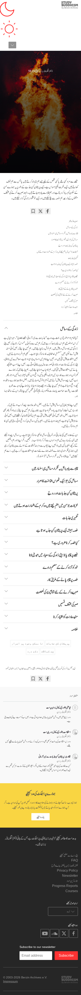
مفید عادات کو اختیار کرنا (69, 307)
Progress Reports (65, 886)
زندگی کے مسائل (72, 227)
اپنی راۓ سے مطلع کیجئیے (69, 855)
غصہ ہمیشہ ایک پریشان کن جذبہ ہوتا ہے (64, 264)
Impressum (10, 981)
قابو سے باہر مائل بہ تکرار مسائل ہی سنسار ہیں (63, 233)
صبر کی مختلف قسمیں (71, 301)
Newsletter (70, 875)
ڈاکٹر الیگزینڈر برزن (46, 70)
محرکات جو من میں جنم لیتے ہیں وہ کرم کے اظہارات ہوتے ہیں (57, 252)
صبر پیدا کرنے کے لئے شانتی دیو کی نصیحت (64, 294)
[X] (40, 211)
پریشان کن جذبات (58, 643)
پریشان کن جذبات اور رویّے (68, 245)
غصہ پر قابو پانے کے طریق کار (68, 288)
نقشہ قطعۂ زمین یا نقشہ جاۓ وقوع (65, 865)
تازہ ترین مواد (72, 880)
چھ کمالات (47, 651)
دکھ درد (32, 651)
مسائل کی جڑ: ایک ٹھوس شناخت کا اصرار (64, 239)
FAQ (74, 860)
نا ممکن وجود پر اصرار (27, 643)
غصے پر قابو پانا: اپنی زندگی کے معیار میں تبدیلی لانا (62, 276)
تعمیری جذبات (73, 258)
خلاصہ (76, 313)
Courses (71, 891)
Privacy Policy (67, 870)
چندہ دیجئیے (40, 816)
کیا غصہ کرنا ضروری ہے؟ (69, 270)
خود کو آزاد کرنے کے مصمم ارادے (66, 282)
